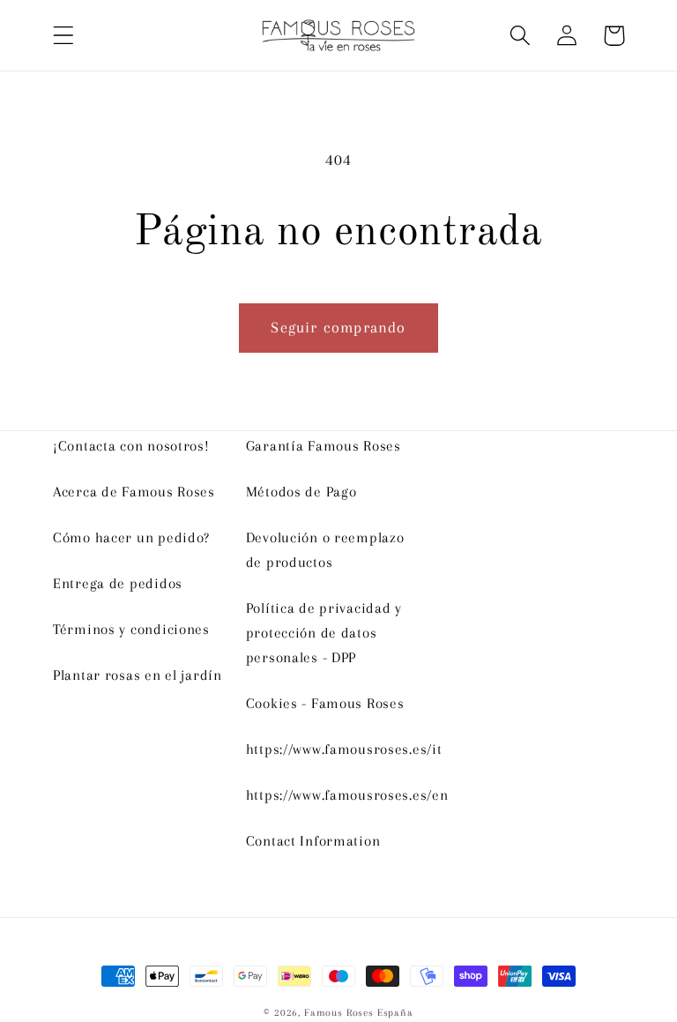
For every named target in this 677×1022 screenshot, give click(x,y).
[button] (64, 35)
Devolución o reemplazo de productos (325, 550)
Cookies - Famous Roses (325, 703)
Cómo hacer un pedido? (131, 537)
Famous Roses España (358, 1012)
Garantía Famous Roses (323, 445)
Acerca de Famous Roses (134, 491)
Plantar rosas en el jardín (137, 675)
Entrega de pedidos (117, 583)
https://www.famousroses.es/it (344, 749)
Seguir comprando (338, 327)
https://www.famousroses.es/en (347, 795)
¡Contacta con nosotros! (131, 445)
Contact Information (313, 840)
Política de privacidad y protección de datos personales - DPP (324, 633)
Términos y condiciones (131, 629)
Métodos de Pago (301, 491)
